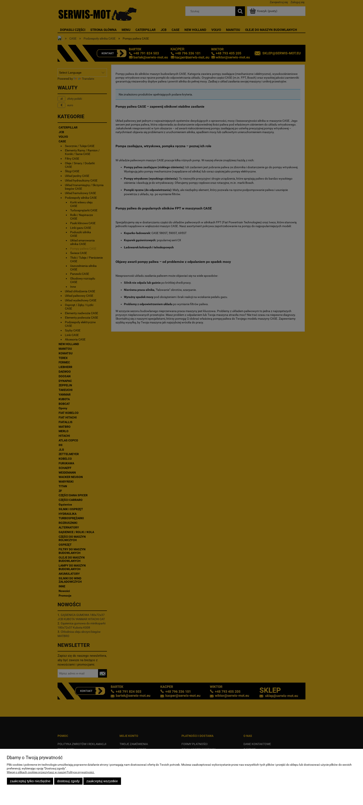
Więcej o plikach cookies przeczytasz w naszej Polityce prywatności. (51, 772)
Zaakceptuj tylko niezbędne (30, 781)
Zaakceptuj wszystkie (102, 781)
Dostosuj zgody (68, 781)
